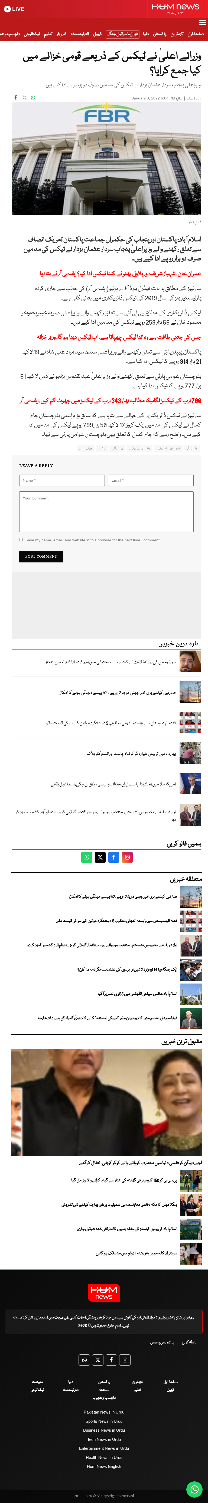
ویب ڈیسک (194, 98)
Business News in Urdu (104, 1430)
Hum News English (104, 1466)
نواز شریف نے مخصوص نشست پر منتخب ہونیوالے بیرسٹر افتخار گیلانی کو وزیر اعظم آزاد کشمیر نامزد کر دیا (96, 816)
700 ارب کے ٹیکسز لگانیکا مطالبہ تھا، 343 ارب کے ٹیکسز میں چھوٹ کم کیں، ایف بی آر (110, 400)
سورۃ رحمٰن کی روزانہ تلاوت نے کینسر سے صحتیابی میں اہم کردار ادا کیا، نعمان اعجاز (111, 662)
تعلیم (48, 34)
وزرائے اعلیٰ (85, 448)
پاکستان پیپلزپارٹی (139, 448)
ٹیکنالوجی (32, 34)
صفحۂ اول (196, 34)
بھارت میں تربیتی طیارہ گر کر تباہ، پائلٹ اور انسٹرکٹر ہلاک (131, 754)
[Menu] (202, 25)
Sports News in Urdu (104, 1421)
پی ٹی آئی (117, 448)
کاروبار (62, 34)
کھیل (97, 34)
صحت (104, 1390)
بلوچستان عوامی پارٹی (168, 448)
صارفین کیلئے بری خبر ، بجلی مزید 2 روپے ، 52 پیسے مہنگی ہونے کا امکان (117, 692)
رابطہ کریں (189, 1342)
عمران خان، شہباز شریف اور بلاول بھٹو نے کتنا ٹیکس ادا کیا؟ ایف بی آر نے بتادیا (120, 273)
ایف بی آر (192, 448)
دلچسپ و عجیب (104, 1398)
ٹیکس (102, 448)
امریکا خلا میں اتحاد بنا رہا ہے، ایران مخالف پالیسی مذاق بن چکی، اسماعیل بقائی (113, 784)
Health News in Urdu (104, 1457)
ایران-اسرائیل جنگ (121, 34)
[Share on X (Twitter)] (24, 98)
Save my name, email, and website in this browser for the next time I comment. (93, 540)
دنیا (146, 34)
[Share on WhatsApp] (33, 98)
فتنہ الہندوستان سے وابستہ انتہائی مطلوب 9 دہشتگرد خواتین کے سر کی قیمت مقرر (110, 723)
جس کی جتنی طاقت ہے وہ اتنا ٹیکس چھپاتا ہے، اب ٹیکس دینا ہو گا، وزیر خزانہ (119, 337)
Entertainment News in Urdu (104, 1448)
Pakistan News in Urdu (104, 1412)
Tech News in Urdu (104, 1439)
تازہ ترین (177, 34)
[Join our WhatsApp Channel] (194, 1489)
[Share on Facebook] (16, 98)
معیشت (37, 1382)
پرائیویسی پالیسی (162, 1342)
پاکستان (159, 34)
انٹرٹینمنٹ (80, 34)
